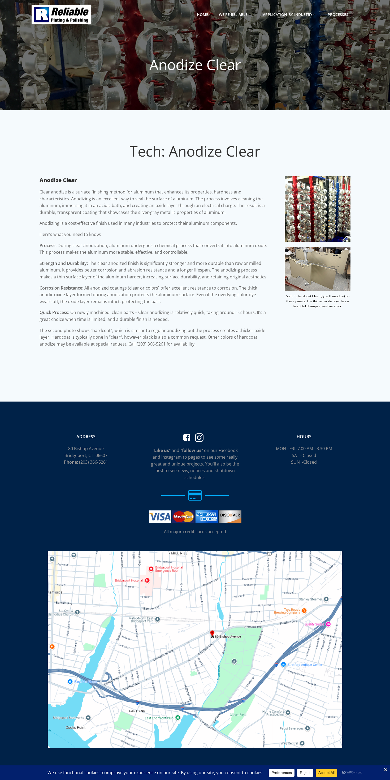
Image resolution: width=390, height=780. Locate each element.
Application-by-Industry (287, 14)
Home (202, 14)
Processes (338, 14)
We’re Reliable (233, 14)
